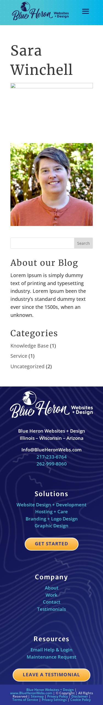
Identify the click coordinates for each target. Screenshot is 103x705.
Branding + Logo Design (52, 518)
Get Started (51, 543)
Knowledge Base (29, 345)
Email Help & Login (51, 649)
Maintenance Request (51, 657)
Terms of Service (25, 699)
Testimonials (51, 609)
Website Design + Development (51, 504)
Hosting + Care (51, 511)
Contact (51, 602)
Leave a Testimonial (51, 674)
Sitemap (37, 696)
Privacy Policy (57, 696)
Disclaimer (79, 696)
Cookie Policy (80, 699)
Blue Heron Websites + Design (50, 689)
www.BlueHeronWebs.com (31, 693)
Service (18, 355)
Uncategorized (27, 366)
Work (51, 595)
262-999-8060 (52, 464)
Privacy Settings (54, 699)
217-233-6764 (52, 457)
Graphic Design (51, 525)
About (52, 588)
